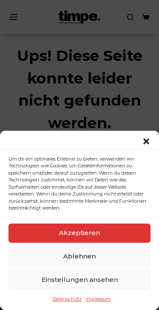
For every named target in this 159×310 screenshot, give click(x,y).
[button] (146, 141)
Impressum (98, 299)
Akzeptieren (79, 233)
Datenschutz (67, 299)
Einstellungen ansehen (80, 280)
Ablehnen (79, 256)
